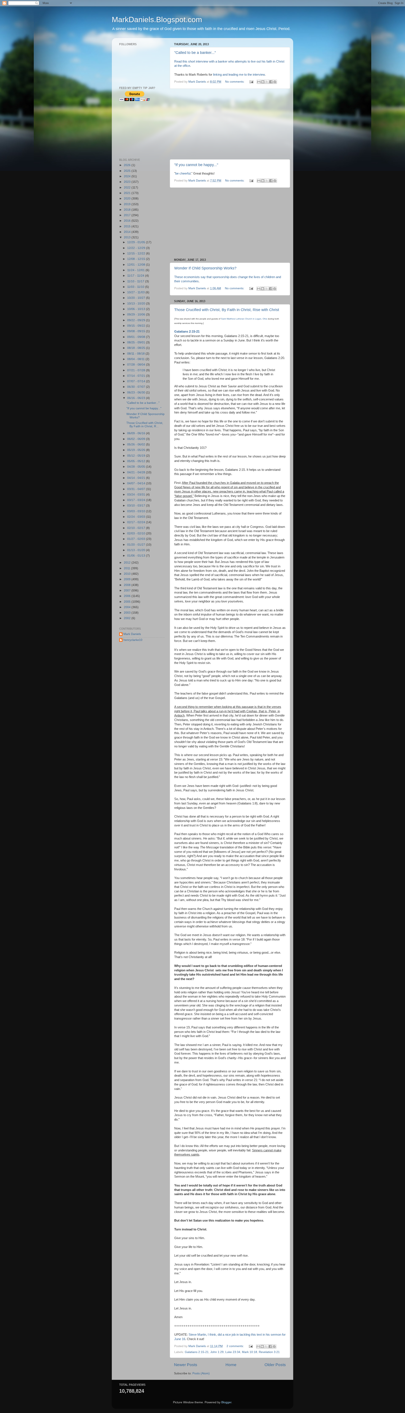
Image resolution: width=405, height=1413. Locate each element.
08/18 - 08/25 (136, 347)
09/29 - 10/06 (136, 314)
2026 (127, 165)
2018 (127, 209)
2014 (127, 231)
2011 (127, 568)
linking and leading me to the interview (239, 74)
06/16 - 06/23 (136, 398)
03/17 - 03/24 (136, 500)
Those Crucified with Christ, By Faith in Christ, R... (144, 424)
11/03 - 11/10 (136, 286)
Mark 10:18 (249, 1352)
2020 (127, 198)
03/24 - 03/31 (136, 494)
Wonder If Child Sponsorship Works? (205, 268)
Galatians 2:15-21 (197, 1352)
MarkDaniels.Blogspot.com (157, 19)
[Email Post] (251, 81)
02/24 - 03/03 (136, 516)
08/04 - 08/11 (136, 359)
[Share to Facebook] (271, 82)
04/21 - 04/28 (136, 472)
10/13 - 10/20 (136, 303)
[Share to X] (267, 82)
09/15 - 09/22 (136, 325)
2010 (127, 573)
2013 (127, 237)
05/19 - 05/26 (136, 450)
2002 (127, 618)
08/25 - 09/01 (136, 342)
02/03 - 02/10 (136, 533)
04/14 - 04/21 (136, 477)
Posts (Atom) (201, 1373)
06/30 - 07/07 (136, 386)
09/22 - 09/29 (136, 320)
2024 (127, 176)
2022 (127, 187)
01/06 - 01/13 (136, 555)
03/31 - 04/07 (136, 489)
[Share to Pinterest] (275, 82)
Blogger (226, 1402)
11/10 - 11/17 (136, 281)
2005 (127, 601)
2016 (127, 220)
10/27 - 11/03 (136, 292)
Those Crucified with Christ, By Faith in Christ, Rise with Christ (226, 310)
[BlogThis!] (263, 82)
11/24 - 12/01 (136, 270)
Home (230, 1364)
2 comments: (236, 1346)
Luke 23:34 (232, 1352)
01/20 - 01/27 (136, 544)
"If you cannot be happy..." (196, 165)
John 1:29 (217, 1352)
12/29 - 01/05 (136, 242)
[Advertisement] (230, 124)
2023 (127, 181)
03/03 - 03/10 (136, 511)
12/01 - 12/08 (136, 264)
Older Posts (275, 1364)
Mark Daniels (132, 634)
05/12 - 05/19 (136, 455)
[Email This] (259, 82)
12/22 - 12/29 (136, 248)
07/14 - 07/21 (136, 375)
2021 (127, 193)
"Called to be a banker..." (195, 53)
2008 (127, 585)
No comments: (235, 81)
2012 (127, 562)
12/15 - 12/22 (136, 253)
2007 (127, 590)
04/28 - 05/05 (136, 466)
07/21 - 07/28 (136, 370)
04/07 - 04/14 (136, 483)
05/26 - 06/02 (136, 444)
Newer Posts (185, 1364)
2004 (127, 607)
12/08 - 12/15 (136, 259)
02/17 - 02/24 (136, 522)
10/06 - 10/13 (136, 309)
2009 (127, 579)
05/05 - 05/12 (136, 461)
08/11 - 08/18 (136, 353)
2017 (127, 215)
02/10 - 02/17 (136, 528)
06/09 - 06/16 (136, 433)
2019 (127, 204)
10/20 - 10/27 (136, 297)
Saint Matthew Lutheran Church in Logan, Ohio (244, 319)
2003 (127, 612)
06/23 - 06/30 (136, 392)
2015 (127, 226)
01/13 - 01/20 (136, 550)
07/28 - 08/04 (136, 364)
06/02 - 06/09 (136, 439)
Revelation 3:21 (269, 1352)
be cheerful (182, 173)
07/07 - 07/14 (136, 381)
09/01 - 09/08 (136, 337)
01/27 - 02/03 (136, 539)
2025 (127, 170)
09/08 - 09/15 (136, 331)
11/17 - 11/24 (136, 275)
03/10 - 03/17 (136, 505)
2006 (127, 596)
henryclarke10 (132, 640)
